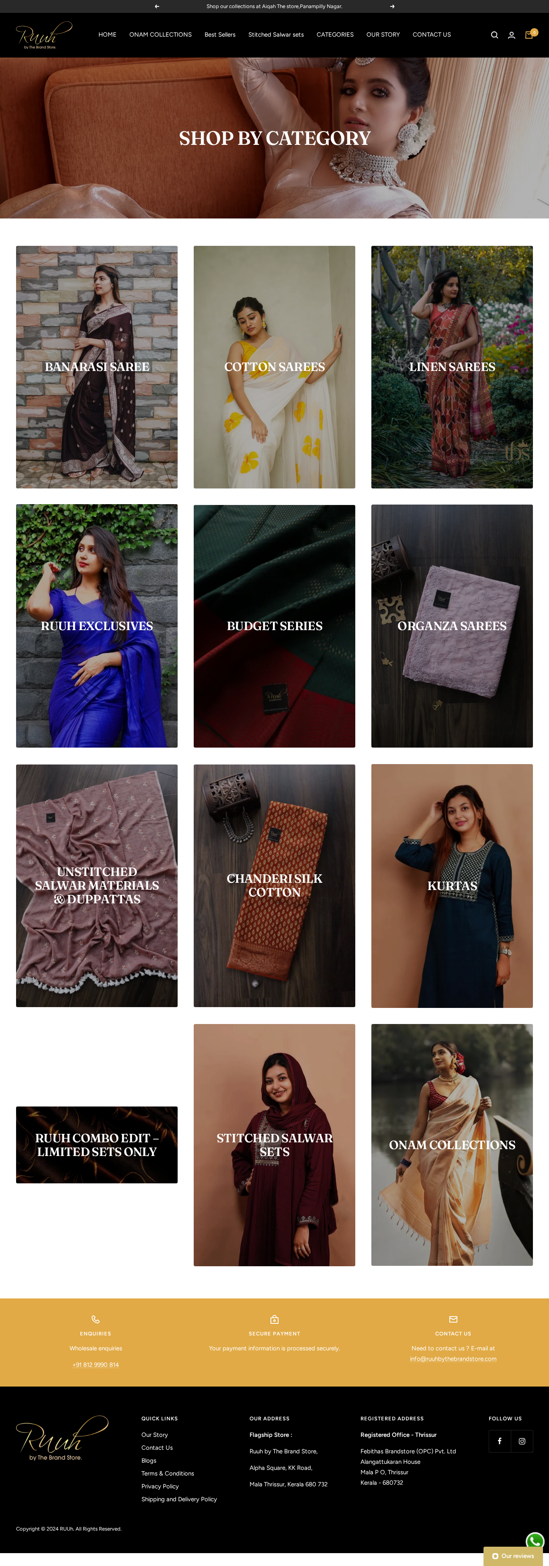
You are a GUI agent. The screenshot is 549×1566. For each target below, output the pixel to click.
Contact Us (157, 1447)
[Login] (511, 35)
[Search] (494, 35)
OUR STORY (383, 34)
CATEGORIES (335, 34)
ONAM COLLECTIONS (160, 34)
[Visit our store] (62, 1438)
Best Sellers (220, 34)
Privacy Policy (160, 1486)
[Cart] (529, 35)
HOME (107, 34)
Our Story (154, 1434)
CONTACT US (432, 34)
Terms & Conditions (167, 1473)
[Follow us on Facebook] (500, 1441)
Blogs (148, 1460)
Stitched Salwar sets (276, 34)
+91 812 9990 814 (95, 1364)
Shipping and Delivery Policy (179, 1499)
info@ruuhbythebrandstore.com (453, 1358)
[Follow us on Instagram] (522, 1441)
